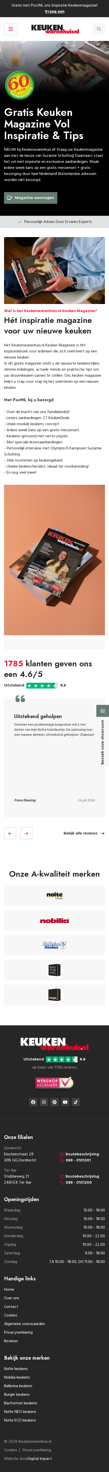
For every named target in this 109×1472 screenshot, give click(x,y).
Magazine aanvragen (34, 198)
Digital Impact (40, 1459)
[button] (10, 833)
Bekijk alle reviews (80, 833)
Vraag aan (54, 12)
